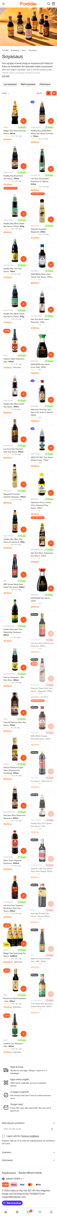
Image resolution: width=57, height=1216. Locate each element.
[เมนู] (3, 3)
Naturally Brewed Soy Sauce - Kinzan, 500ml (40, 914)
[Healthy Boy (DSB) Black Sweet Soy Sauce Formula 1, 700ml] (42, 112)
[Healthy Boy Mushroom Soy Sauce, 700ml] (15, 157)
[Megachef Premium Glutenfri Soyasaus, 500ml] (15, 476)
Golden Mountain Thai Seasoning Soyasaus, (12, 632)
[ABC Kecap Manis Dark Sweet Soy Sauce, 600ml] (15, 566)
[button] (48, 3)
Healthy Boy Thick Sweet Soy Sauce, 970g (41, 824)
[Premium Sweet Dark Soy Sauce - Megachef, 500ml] (42, 670)
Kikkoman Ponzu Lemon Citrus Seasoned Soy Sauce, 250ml (41, 505)
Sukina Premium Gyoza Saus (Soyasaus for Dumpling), (13, 770)
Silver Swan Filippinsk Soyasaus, (12, 861)
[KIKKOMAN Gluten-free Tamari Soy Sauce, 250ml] (42, 256)
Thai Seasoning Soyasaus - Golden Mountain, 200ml (42, 1005)
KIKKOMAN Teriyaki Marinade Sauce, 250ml (41, 737)
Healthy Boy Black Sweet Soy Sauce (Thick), (13, 224)
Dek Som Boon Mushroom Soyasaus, (14, 816)
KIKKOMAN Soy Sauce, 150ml (41, 599)
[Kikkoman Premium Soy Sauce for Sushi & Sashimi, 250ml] (42, 391)
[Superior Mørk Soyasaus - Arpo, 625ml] (15, 340)
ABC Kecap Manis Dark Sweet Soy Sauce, (14, 585)
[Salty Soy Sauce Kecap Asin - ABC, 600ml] (42, 940)
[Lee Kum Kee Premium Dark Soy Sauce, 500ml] (15, 431)
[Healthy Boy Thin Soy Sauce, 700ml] (15, 250)
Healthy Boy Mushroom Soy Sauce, (13, 177)
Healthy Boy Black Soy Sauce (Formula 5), (14, 540)
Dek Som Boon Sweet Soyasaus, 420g (40, 320)
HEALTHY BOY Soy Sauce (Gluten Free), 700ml (42, 458)
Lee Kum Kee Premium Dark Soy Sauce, (13, 450)
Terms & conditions (30, 1136)
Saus (24, 50)
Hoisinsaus (45, 84)
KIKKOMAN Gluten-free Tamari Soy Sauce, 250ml (41, 275)
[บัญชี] (51, 1212)
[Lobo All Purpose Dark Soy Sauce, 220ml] (15, 704)
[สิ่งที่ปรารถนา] (39, 1212)
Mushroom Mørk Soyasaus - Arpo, (14, 999)
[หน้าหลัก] (5, 1212)
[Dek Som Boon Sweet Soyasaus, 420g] (42, 301)
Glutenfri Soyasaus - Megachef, (39, 230)
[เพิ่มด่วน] (24, 121)
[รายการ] (48, 93)
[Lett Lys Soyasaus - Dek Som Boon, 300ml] (15, 659)
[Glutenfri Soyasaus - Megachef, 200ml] (42, 211)
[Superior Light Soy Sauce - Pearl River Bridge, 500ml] (42, 850)
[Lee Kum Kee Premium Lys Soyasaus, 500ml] (42, 625)
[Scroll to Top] (52, 1202)
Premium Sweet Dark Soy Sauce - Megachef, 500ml (41, 689)
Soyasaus (33, 50)
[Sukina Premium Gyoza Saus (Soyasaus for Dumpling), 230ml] (15, 749)
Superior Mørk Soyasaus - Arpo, (14, 360)
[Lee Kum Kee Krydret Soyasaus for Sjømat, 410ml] (42, 160)
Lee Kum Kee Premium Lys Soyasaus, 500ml (42, 644)
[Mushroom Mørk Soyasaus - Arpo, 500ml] (15, 980)
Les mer (6, 76)
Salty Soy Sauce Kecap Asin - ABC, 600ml (40, 959)
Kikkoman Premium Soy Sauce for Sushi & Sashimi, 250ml (42, 412)
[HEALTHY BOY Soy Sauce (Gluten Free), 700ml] (42, 439)
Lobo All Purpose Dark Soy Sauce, (14, 723)
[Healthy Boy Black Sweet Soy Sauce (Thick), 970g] (15, 295)
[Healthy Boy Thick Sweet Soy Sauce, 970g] (42, 805)
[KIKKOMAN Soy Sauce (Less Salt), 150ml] (42, 346)
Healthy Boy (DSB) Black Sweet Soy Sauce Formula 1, (42, 133)
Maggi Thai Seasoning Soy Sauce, (14, 132)
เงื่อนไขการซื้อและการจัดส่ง (30, 1173)
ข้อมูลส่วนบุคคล (9, 1173)
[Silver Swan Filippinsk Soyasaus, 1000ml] (15, 842)
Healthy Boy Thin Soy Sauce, (12, 270)
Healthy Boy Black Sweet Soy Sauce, (13, 405)
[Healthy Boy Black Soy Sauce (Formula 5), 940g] (15, 521)
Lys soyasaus (10, 84)
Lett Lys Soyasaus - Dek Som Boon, (13, 678)
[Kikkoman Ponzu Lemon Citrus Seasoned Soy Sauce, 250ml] (42, 484)
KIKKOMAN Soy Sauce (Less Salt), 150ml (40, 365)
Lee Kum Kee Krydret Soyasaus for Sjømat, (40, 181)
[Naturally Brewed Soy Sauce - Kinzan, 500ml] (42, 895)
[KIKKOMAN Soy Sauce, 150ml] (42, 580)
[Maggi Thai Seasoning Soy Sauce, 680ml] (15, 112)
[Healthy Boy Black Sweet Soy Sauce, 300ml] (15, 386)
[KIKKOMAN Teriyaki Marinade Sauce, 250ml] (42, 718)
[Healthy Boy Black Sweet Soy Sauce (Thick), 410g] (15, 205)
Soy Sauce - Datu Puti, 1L (41, 781)
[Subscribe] (52, 1129)
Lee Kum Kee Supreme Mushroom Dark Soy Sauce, (13, 908)
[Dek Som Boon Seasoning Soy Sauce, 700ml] (42, 535)
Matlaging (15, 50)
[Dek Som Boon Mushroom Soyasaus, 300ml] (15, 797)
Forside (5, 50)
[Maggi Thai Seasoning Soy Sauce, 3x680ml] (15, 935)
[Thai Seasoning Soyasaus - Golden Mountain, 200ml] (42, 985)
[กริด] (54, 93)
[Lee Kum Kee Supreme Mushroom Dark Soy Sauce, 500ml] (15, 887)
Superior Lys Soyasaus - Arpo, (13, 1044)
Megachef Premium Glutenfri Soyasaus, (14, 495)
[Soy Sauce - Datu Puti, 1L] (42, 763)
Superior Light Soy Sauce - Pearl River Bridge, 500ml (42, 869)
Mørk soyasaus (28, 84)
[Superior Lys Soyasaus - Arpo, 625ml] (15, 1025)
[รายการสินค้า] (17, 1212)
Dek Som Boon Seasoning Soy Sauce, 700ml (42, 554)
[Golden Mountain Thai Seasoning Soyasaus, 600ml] (15, 611)
